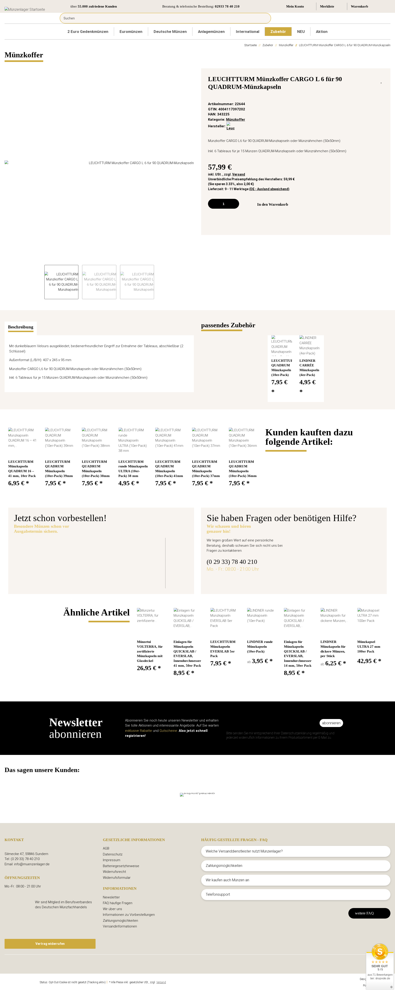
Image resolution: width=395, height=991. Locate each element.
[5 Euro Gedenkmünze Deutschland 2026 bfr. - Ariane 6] (53, 560)
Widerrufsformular (117, 878)
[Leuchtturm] (231, 126)
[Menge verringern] (213, 203)
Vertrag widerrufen (50, 944)
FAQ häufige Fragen (117, 903)
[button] (299, 6)
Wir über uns (112, 909)
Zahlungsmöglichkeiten (120, 921)
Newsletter (111, 897)
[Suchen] (264, 18)
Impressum (111, 860)
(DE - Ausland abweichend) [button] (269, 189)
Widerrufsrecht (114, 872)
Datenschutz (113, 854)
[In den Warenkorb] (8, 65)
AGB (106, 848)
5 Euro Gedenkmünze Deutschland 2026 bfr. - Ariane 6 (156, 549)
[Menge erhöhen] (234, 203)
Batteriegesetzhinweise (121, 866)
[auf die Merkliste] (382, 80)
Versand (238, 174)
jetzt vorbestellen (116, 575)
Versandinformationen (120, 926)
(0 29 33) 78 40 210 (232, 561)
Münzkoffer (235, 119)
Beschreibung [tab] (20, 327)
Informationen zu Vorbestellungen (129, 915)
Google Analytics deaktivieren (22, 982)
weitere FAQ (364, 913)
